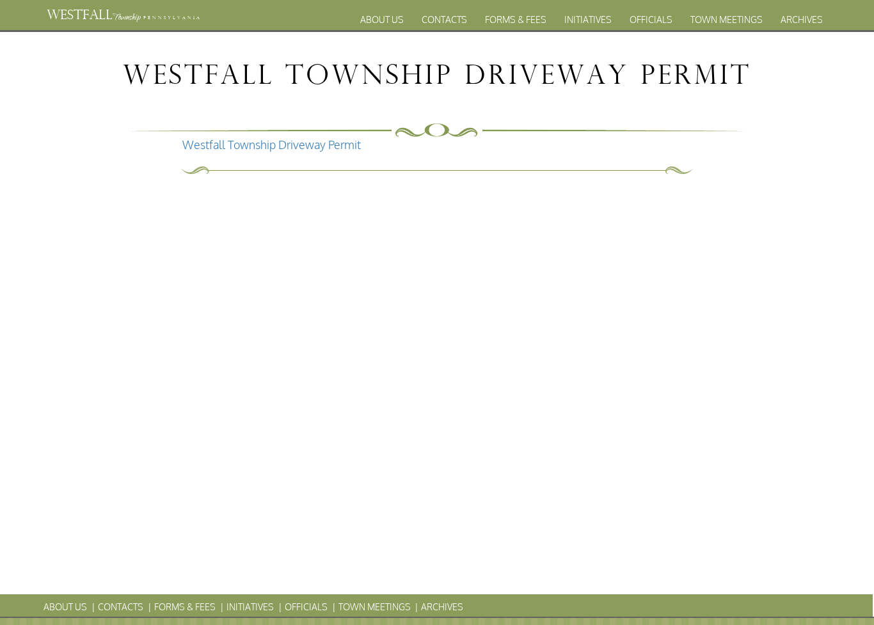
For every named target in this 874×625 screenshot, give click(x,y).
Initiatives (588, 19)
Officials (651, 19)
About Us (382, 19)
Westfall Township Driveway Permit (271, 145)
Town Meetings (726, 19)
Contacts (444, 19)
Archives (802, 19)
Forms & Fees (515, 19)
